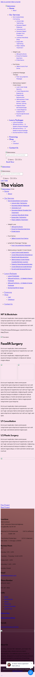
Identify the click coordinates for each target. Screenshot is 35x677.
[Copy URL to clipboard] (8, 335)
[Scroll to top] (2, 675)
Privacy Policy (5, 613)
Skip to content (6, 2)
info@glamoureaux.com (8, 575)
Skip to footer (15, 2)
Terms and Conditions (8, 618)
